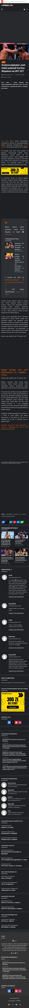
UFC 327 (24, 514)
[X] (6, 522)
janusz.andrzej (12, 783)
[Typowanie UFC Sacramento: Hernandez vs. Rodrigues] (9, 245)
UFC (3, 62)
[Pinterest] (14, 522)
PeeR (9, 811)
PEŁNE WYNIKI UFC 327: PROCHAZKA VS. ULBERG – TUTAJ (14, 372)
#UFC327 (8, 234)
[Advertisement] (14, 27)
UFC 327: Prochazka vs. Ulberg (8, 516)
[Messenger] (17, 522)
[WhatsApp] (21, 522)
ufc (20, 514)
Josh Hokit (16, 514)
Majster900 (11, 790)
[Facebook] (2, 522)
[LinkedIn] (10, 522)
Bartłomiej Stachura (7, 74)
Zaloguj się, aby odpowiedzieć (16, 596)
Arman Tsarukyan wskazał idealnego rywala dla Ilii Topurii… (21, 559)
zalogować (9, 682)
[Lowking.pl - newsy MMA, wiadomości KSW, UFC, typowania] (7, 5)
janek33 (10, 797)
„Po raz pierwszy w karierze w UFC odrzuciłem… (20, 541)
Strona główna (12, 1000)
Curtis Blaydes (9, 514)
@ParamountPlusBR (12, 280)
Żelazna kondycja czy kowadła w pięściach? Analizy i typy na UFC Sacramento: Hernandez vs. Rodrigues (19, 262)
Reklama (18, 1000)
